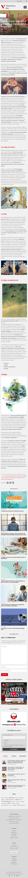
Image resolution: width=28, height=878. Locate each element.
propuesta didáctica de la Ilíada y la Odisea (16, 476)
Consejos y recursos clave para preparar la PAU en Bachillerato (13, 558)
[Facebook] (7, 483)
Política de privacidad (14, 846)
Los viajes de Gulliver (8, 147)
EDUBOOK (14, 862)
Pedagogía (22, 801)
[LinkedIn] (13, 483)
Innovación (3, 803)
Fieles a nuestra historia (14, 823)
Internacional (14, 835)
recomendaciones (6, 801)
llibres (6, 797)
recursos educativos (21, 805)
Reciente (14, 756)
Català (5, 743)
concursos (11, 805)
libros (14, 805)
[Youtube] (14, 876)
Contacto (14, 830)
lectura (2, 797)
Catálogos (14, 858)
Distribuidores (14, 834)
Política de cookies (14, 848)
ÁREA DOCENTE (14, 863)
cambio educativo (9, 799)
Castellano (6, 740)
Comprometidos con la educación (14, 816)
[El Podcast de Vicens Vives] (14, 719)
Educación (11, 797)
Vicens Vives (5, 29)
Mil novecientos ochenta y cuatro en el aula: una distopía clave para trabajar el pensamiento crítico (13, 534)
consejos (17, 803)
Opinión (13, 801)
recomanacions (5, 805)
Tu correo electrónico (8, 735)
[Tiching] (19, 876)
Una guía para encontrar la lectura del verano (12, 511)
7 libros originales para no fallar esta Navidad (17, 780)
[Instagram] (17, 876)
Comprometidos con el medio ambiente (14, 819)
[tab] (5, 756)
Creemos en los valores (14, 821)
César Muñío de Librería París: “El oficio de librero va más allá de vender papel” (16, 768)
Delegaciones (14, 832)
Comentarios (22, 756)
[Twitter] (10, 483)
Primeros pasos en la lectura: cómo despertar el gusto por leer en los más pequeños (13, 581)
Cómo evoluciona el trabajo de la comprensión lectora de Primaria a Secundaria (12, 605)
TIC (21, 799)
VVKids (9, 803)
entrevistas (17, 801)
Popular (5, 756)
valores (13, 803)
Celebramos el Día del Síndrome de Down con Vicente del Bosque (16, 786)
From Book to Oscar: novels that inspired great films (12, 629)
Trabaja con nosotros (14, 837)
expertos (17, 797)
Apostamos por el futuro (14, 817)
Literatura (4, 18)
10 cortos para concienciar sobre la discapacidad (16, 774)
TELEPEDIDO (14, 860)
